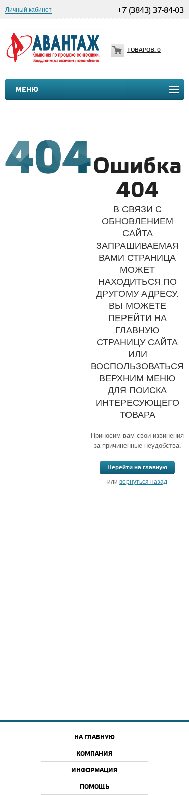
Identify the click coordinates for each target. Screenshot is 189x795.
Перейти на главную (137, 467)
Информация (94, 770)
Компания (94, 754)
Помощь (94, 787)
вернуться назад (143, 481)
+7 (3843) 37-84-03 (150, 10)
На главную (94, 737)
